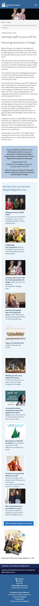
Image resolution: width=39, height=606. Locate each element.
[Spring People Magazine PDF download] (13, 542)
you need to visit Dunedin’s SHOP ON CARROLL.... (14, 485)
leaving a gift (27, 152)
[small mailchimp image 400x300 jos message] (15, 202)
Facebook (20, 579)
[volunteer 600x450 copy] (15, 235)
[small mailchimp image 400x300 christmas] (15, 365)
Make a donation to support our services (18, 523)
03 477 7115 (19, 583)
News (9, 22)
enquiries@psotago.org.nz (19, 585)
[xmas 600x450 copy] (15, 431)
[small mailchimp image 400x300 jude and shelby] (15, 496)
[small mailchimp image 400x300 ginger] (15, 333)
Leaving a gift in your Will (19, 166)
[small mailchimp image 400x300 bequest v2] (15, 267)
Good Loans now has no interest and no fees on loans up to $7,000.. (15, 413)
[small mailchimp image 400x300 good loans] (15, 398)
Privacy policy (19, 599)
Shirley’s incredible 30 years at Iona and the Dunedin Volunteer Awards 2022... (14, 249)
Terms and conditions (19, 597)
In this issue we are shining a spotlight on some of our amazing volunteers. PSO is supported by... (15, 217)
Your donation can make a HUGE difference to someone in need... (14, 445)
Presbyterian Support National (19, 592)
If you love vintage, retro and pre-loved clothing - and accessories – (15, 480)
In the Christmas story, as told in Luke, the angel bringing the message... (14, 380)
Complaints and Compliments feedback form (15, 566)
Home (3, 22)
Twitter (20, 581)
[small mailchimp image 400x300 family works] (15, 300)
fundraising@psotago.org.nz (22, 164)
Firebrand (25, 601)
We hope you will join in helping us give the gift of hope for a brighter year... (14, 512)
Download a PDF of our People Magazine (15, 558)
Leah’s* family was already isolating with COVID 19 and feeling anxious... (15, 314)
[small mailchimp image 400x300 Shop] (15, 463)
